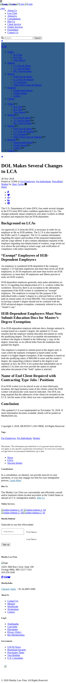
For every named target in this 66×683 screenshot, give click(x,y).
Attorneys (12, 16)
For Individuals (43, 181)
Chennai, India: (8, 589)
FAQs (10, 460)
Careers (11, 612)
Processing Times (15, 652)
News (10, 457)
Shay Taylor (18, 184)
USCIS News (14, 647)
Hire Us (11, 21)
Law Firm (12, 13)
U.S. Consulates (15, 658)
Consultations (14, 18)
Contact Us (12, 32)
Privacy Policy (14, 632)
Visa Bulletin (13, 655)
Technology (13, 609)
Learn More (15, 480)
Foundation (12, 29)
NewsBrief (57, 181)
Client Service (14, 24)
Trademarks (13, 624)
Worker (4, 184)
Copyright (12, 626)
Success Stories (14, 463)
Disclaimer (12, 629)
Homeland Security (16, 649)
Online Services (15, 27)
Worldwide (12, 606)
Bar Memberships (16, 635)
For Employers (27, 181)
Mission (11, 603)
